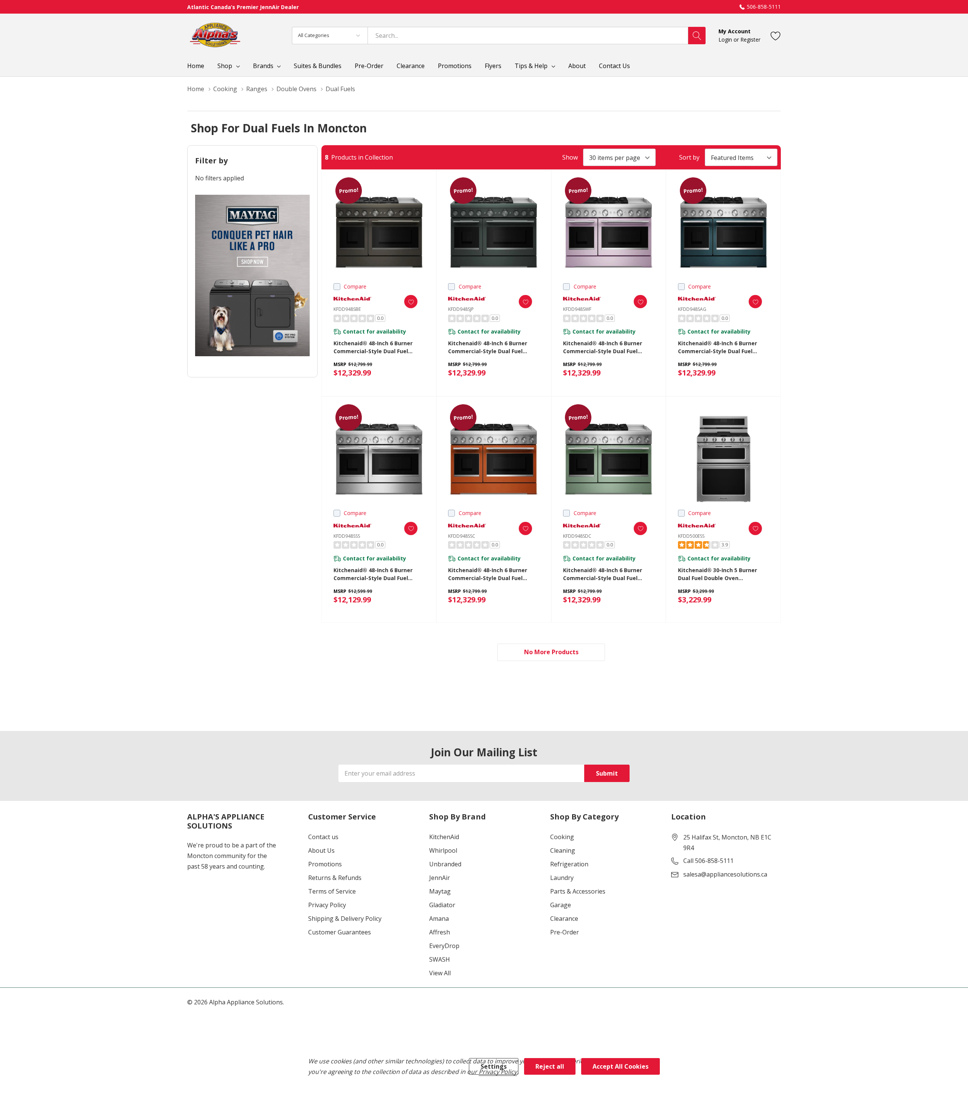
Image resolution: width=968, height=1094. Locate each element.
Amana (439, 918)
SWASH (439, 959)
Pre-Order (564, 932)
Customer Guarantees (339, 932)
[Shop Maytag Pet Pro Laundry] (252, 275)
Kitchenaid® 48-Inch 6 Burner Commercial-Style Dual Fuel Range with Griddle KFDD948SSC (491, 574)
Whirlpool (443, 850)
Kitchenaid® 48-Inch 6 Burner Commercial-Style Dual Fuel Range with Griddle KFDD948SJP (490, 347)
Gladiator (442, 905)
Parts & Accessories (577, 891)
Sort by (689, 157)
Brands (263, 66)
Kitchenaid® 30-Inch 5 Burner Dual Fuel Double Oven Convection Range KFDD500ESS (719, 574)
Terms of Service (332, 891)
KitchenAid (444, 837)
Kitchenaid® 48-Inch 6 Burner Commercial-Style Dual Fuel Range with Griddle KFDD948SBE (377, 347)
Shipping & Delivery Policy (345, 918)
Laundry (562, 878)
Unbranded (445, 864)
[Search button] (697, 35)
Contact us (323, 837)
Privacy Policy (327, 905)
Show (570, 157)
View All (440, 973)
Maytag (440, 891)
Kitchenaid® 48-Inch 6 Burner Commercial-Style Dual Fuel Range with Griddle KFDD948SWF (607, 347)
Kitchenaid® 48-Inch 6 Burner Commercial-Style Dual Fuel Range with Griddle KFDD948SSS (376, 574)
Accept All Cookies (620, 1066)
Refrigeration (569, 864)
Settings (494, 1066)
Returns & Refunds (334, 878)
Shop (224, 66)
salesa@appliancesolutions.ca (725, 874)
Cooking (562, 837)
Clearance (564, 918)
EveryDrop (444, 946)
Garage (560, 905)
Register (750, 39)
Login (726, 39)
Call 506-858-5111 (708, 861)
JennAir (439, 878)
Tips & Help (531, 66)
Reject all (549, 1066)
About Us (321, 850)
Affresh (439, 932)
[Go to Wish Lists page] (776, 35)
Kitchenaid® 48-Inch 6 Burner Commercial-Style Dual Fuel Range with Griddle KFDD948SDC (606, 574)
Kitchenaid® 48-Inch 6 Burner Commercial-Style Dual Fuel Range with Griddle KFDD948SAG (721, 347)
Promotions (325, 864)
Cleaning (562, 850)
